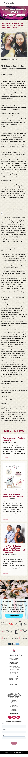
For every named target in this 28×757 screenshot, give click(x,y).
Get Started (14, 616)
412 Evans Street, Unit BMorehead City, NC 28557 (14, 667)
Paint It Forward (14, 706)
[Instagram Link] (18, 717)
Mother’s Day (14, 83)
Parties (14, 700)
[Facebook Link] (10, 717)
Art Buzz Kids (14, 701)
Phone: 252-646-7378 (14, 669)
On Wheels (14, 705)
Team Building (14, 702)
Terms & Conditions (8, 752)
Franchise (14, 709)
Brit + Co (14, 59)
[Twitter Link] (14, 717)
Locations (14, 708)
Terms (3, 399)
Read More (5, 457)
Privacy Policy (9, 399)
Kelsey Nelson (5, 74)
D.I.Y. (14, 704)
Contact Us (14, 710)
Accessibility (21, 752)
